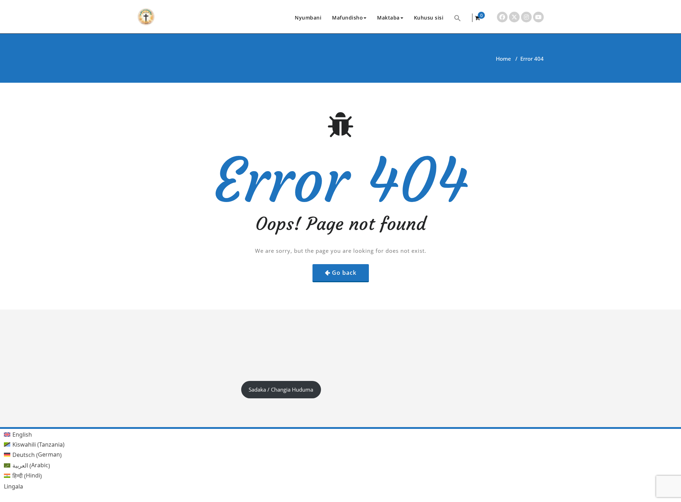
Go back (344, 273)
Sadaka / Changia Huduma (281, 389)
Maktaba (388, 17)
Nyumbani (308, 17)
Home (503, 58)
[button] (457, 17)
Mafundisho (347, 17)
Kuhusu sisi (429, 17)
